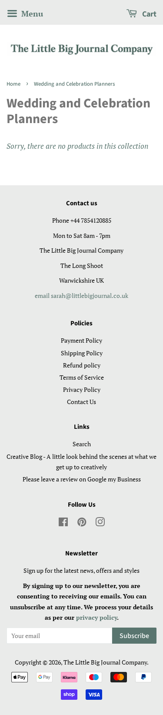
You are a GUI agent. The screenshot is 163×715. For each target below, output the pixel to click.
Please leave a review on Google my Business (82, 479)
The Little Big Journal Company (105, 662)
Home (13, 84)
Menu (31, 13)
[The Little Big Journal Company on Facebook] (63, 523)
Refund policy (81, 365)
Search (82, 444)
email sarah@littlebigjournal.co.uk (81, 295)
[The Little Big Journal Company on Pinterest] (81, 523)
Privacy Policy (81, 389)
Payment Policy (81, 340)
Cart (148, 14)
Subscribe (134, 636)
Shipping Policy (82, 353)
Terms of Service (82, 377)
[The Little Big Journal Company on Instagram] (100, 523)
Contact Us (81, 402)
